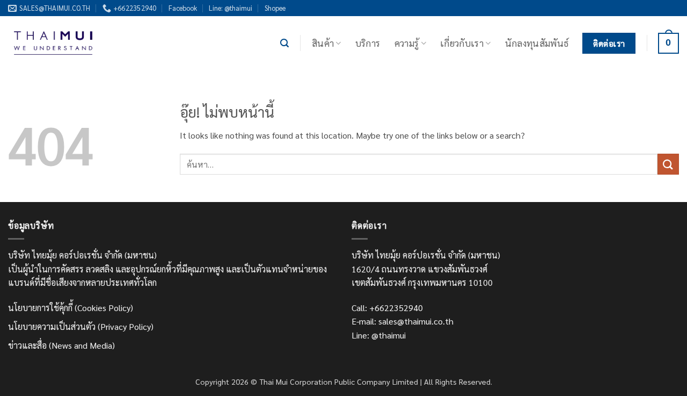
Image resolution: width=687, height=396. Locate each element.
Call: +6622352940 (387, 307)
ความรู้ (406, 43)
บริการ (368, 43)
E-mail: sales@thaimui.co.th (403, 321)
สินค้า (323, 43)
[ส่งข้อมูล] (668, 164)
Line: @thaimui (230, 7)
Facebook (183, 7)
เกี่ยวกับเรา (462, 43)
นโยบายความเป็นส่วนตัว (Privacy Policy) (81, 326)
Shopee (275, 7)
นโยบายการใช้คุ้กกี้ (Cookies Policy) (70, 307)
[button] (284, 43)
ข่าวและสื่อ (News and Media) (61, 345)
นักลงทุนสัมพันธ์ (537, 43)
